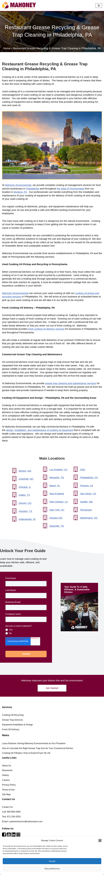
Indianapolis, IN (27, 519)
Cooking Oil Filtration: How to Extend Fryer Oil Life (26, 753)
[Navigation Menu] (99, 5)
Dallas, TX (24, 495)
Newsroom (7, 770)
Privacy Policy (9, 785)
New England (56, 493)
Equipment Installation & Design (17, 724)
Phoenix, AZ (86, 485)
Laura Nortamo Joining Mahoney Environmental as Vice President (33, 743)
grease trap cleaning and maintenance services (70, 383)
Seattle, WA (86, 501)
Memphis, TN (56, 477)
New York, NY (56, 509)
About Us (6, 765)
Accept (52, 861)
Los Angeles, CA (58, 469)
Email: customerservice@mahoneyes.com (22, 821)
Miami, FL (54, 485)
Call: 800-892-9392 (11, 812)
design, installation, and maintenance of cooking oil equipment (39, 430)
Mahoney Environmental (18, 185)
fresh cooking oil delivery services (46, 329)
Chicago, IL (25, 487)
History (5, 775)
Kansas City (55, 518)
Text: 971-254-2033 (11, 816)
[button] (100, 840)
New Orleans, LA (58, 501)
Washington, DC (89, 518)
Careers (6, 780)
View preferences (52, 868)
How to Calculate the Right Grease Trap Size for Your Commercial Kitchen (37, 748)
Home (6, 48)
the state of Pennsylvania (70, 188)
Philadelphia (32, 188)
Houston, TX (25, 511)
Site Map (6, 794)
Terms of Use (8, 790)
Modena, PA (20, 192)
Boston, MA (25, 470)
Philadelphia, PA (89, 477)
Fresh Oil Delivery (10, 729)
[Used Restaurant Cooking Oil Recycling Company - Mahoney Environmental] (19, 5)
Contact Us (7, 807)
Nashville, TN (56, 526)
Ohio (82, 469)
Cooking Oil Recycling (13, 715)
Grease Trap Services (12, 720)
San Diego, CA (88, 493)
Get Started (52, 688)
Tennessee (86, 509)
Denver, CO (25, 503)
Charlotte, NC (26, 479)
